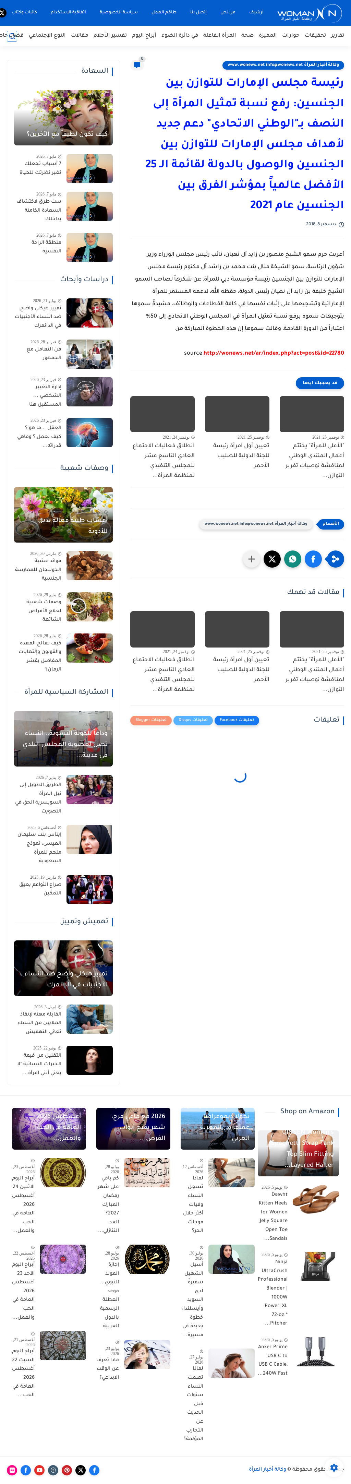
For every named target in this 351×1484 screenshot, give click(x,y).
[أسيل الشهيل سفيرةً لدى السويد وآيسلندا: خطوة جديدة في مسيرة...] (231, 1259)
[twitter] (80, 1470)
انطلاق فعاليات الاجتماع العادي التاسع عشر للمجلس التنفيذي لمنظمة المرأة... (164, 461)
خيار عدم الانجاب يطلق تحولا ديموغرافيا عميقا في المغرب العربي (218, 1122)
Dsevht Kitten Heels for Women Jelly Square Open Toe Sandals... (273, 1217)
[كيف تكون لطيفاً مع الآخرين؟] (63, 117)
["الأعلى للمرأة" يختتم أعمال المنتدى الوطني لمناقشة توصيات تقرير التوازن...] (312, 414)
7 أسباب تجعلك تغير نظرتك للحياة (40, 169)
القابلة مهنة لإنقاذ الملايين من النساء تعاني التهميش (39, 1023)
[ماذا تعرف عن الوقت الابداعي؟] (147, 1354)
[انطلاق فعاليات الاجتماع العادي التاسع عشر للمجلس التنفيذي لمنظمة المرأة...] (162, 414)
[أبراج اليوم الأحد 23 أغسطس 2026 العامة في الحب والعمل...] (63, 1259)
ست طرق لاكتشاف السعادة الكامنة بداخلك (38, 210)
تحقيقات (315, 36)
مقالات (79, 36)
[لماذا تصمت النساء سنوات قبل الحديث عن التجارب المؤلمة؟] (231, 1363)
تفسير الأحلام (110, 36)
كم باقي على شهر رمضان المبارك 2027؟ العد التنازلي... (108, 1205)
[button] (313, 559)
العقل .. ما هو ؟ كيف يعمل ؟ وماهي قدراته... (39, 437)
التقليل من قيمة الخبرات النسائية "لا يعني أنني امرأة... (39, 1064)
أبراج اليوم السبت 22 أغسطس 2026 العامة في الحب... (23, 1373)
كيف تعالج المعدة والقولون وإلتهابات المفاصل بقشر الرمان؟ (40, 657)
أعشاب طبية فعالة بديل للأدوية (73, 526)
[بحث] (12, 36)
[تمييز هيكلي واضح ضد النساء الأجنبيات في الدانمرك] (89, 313)
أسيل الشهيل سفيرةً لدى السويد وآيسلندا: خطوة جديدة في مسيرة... (192, 1300)
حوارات (291, 36)
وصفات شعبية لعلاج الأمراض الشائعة (43, 611)
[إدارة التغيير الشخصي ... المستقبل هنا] (89, 391)
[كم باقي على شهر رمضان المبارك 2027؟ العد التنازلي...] (147, 1172)
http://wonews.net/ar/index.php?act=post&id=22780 (274, 354)
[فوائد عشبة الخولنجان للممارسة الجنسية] (89, 565)
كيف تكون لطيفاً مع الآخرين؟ (67, 134)
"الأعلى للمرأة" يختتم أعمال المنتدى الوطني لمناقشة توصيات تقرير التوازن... (315, 461)
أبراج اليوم (144, 36)
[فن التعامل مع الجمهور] (89, 354)
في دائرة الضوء (179, 36)
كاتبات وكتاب (24, 12)
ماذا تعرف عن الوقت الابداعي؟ (107, 1369)
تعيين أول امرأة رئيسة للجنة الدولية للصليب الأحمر (241, 456)
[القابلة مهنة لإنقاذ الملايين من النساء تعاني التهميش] (89, 1019)
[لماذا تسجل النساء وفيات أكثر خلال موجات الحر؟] (231, 1172)
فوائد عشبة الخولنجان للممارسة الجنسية (38, 570)
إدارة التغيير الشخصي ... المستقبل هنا (45, 396)
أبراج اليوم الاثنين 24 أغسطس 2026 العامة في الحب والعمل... (23, 1205)
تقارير (337, 36)
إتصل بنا (198, 12)
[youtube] (39, 1470)
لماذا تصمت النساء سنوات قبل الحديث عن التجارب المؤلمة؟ (193, 1404)
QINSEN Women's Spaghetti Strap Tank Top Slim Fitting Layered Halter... (302, 1149)
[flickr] (12, 1470)
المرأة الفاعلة (219, 36)
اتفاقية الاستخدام (68, 12)
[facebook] (94, 1470)
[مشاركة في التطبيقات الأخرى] (251, 559)
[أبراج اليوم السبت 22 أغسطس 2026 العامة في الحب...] (63, 1345)
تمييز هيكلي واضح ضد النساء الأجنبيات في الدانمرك (38, 317)
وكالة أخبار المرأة (267, 1470)
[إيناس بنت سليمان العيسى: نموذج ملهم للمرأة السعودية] (89, 839)
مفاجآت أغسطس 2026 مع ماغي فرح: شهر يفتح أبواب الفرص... (138, 1122)
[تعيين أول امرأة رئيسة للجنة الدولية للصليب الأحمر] (237, 414)
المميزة (268, 36)
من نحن (227, 12)
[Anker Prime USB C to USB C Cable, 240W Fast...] (316, 1351)
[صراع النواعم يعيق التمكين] (89, 889)
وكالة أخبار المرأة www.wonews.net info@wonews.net (283, 65)
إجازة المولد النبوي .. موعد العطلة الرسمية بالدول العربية (109, 1295)
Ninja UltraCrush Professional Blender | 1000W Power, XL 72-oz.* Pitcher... (273, 1293)
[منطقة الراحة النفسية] (89, 247)
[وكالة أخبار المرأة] (310, 13)
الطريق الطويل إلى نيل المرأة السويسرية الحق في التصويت (38, 799)
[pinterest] (67, 1470)
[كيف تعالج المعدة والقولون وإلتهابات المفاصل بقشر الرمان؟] (89, 648)
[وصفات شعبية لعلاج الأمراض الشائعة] (89, 606)
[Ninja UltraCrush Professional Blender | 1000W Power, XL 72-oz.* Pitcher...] (316, 1266)
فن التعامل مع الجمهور (44, 354)
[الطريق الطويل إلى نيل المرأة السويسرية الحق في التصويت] (89, 789)
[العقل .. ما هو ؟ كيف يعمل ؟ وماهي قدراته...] (89, 432)
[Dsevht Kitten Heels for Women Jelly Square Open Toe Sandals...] (316, 1199)
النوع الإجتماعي (47, 36)
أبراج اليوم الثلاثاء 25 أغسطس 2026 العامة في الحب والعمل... (52, 1122)
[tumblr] (53, 1470)
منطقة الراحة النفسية (46, 247)
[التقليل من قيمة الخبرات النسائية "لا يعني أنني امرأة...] (89, 1060)
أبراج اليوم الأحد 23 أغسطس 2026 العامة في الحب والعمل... (23, 1291)
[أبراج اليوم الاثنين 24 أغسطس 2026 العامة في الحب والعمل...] (63, 1172)
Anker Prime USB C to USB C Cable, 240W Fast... (273, 1361)
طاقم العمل (164, 12)
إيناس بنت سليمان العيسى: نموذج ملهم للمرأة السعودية (39, 848)
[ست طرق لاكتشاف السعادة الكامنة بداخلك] (89, 206)
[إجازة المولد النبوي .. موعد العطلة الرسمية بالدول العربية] (147, 1259)
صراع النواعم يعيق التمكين (40, 889)
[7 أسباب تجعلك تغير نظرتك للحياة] (89, 168)
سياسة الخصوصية (119, 12)
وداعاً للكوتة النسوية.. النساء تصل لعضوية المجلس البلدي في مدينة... (65, 745)
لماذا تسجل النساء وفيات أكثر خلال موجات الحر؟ (193, 1205)
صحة (247, 36)
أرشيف (256, 12)
